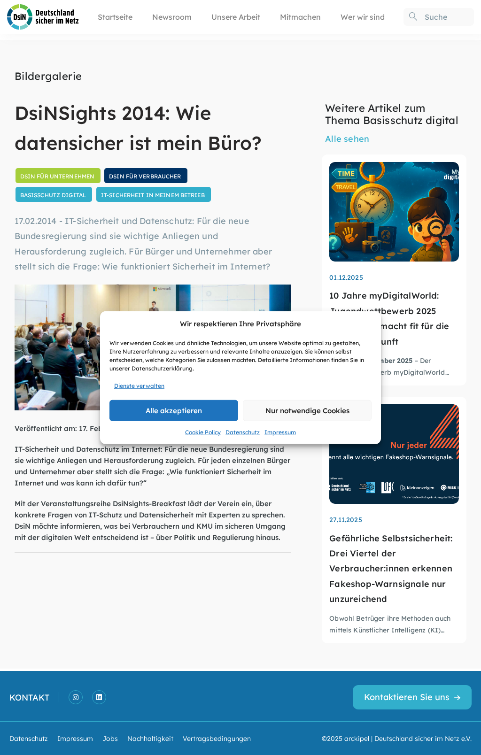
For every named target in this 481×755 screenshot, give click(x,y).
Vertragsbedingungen (217, 738)
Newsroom (172, 17)
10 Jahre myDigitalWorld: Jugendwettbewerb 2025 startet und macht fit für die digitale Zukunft (389, 318)
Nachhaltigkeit (150, 738)
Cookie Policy (203, 431)
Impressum (280, 431)
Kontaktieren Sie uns (407, 696)
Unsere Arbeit (235, 17)
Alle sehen (347, 138)
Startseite (115, 17)
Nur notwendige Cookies (307, 410)
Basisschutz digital (53, 195)
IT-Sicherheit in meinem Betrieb (153, 195)
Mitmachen (300, 17)
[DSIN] (43, 15)
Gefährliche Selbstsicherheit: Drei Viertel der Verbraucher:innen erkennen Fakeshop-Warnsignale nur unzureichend (390, 568)
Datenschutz (242, 431)
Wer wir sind (363, 17)
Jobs (110, 738)
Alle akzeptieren (174, 410)
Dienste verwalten (139, 385)
